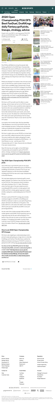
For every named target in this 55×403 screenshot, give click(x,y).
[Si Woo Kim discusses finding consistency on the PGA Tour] (36, 56)
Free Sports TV (5, 362)
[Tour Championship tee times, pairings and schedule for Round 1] (36, 64)
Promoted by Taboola (26, 268)
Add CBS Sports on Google (24, 39)
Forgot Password (41, 378)
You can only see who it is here (23, 243)
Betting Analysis (5, 364)
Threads (21, 382)
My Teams (39, 376)
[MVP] (42, 390)
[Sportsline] (17, 390)
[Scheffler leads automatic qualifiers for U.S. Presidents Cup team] (36, 79)
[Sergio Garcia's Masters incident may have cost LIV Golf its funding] (36, 102)
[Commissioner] (34, 390)
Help (3, 373)
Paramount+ (22, 364)
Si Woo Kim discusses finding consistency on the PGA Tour (47, 55)
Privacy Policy (40, 360)
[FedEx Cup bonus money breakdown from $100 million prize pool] (36, 71)
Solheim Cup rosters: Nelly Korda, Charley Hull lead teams (47, 85)
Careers (21, 360)
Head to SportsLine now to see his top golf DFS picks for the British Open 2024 (16, 154)
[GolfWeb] (27, 393)
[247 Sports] (7, 390)
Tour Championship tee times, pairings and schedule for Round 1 (46, 62)
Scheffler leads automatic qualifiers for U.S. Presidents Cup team (47, 77)
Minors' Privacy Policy (42, 362)
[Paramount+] (25, 390)
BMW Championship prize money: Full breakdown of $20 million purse (47, 93)
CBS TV (21, 366)
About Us (21, 358)
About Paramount (23, 362)
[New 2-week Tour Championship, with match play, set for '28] (36, 41)
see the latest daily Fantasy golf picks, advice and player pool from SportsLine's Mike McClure (17, 97)
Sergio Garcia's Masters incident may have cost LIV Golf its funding (46, 100)
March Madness (5, 366)
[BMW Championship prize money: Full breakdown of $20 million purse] (36, 94)
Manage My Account (42, 373)
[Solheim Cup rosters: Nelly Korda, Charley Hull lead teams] (36, 86)
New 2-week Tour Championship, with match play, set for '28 (46, 40)
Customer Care (5, 375)
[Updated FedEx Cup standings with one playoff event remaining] (36, 48)
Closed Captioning (41, 364)
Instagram (21, 376)
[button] (2, 8)
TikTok (20, 375)
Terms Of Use (40, 358)
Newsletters (40, 375)
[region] (43, 21)
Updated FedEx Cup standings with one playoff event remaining (47, 47)
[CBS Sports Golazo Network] (38, 387)
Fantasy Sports (5, 360)
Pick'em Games (5, 358)
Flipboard (21, 384)
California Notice (41, 366)
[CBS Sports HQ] (25, 387)
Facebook (21, 378)
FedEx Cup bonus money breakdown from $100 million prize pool (47, 70)
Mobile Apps (5, 367)
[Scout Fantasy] (49, 390)
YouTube (21, 373)
